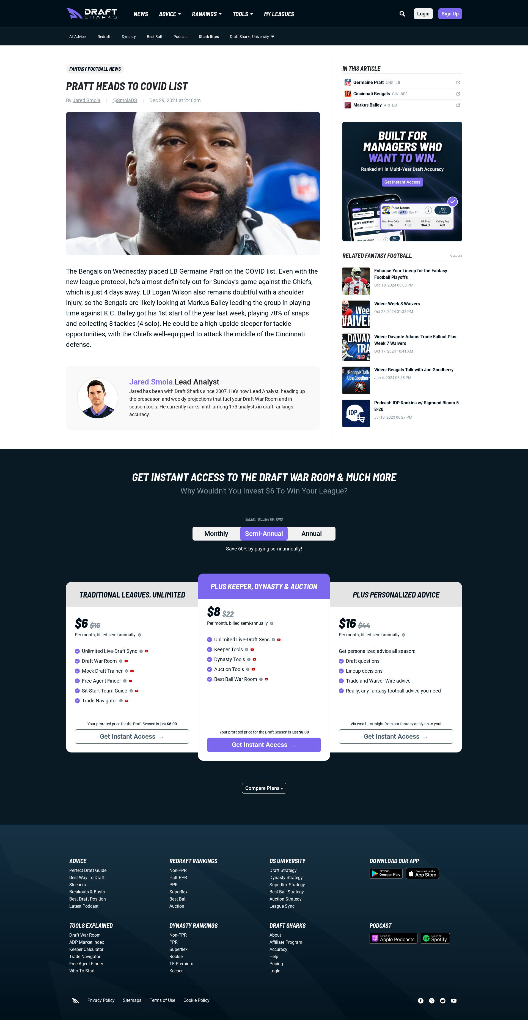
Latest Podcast (83, 906)
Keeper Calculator (86, 949)
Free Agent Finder (86, 963)
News (141, 14)
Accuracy (278, 949)
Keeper (176, 970)
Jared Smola (86, 100)
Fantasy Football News (95, 69)
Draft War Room (85, 935)
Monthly (216, 534)
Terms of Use (162, 1000)
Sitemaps (132, 1000)
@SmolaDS (124, 100)
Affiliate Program (286, 942)
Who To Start (82, 970)
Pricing (276, 963)
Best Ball (154, 36)
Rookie (176, 956)
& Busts (97, 891)
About (275, 935)
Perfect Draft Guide (87, 870)
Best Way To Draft (87, 877)
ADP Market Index (86, 942)
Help (274, 956)
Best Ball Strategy (287, 891)
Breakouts (79, 891)
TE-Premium (181, 963)
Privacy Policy (101, 1000)
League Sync (282, 906)
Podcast (181, 36)
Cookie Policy (196, 1000)
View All (456, 256)
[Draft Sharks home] (91, 14)
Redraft (104, 36)
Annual (311, 534)
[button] (146, 651)
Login (423, 14)
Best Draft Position (87, 899)
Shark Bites (209, 36)
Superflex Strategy (287, 884)
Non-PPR (178, 870)
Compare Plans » (264, 788)
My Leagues (279, 14)
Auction (176, 906)
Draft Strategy (283, 870)
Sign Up (450, 14)
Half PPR (178, 877)
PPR (173, 884)
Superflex (178, 891)
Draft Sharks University (249, 36)
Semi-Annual (264, 534)
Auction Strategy (286, 899)
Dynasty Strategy (286, 877)
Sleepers (77, 884)
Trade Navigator (84, 956)
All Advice (77, 36)
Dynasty (129, 36)
